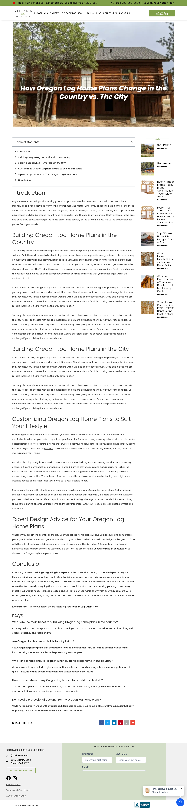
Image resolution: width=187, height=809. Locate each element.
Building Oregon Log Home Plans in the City (42, 163)
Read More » (162, 148)
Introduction (24, 151)
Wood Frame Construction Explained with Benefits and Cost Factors (165, 308)
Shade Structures (106, 13)
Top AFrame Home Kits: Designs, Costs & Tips (166, 238)
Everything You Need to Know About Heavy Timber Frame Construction (165, 215)
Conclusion (24, 180)
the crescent (164, 163)
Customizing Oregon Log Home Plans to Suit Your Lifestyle (50, 168)
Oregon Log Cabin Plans (85, 606)
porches (48, 448)
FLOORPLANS (41, 13)
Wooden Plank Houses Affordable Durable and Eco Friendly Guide (165, 284)
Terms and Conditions (18, 790)
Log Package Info (71, 13)
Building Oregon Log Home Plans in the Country (44, 157)
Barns (90, 13)
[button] (132, 142)
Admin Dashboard (16, 795)
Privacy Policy (13, 784)
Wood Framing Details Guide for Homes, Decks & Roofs (166, 259)
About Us (124, 13)
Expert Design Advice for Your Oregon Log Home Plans (47, 174)
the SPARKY (164, 145)
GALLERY (54, 13)
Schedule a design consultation (110, 548)
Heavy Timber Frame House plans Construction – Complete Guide (165, 189)
